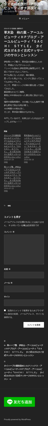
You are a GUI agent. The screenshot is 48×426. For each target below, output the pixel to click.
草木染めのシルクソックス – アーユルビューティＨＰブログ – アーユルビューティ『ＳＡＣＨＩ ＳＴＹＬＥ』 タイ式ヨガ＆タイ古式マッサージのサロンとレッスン (32, 146)
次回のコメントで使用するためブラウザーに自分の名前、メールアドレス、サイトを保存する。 (24, 313)
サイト (7, 296)
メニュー (25, 18)
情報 (9, 206)
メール (8, 283)
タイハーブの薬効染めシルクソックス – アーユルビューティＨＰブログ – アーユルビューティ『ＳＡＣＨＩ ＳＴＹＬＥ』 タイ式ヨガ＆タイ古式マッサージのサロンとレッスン (12, 146)
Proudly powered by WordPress (17, 419)
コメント (9, 232)
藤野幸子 (20, 28)
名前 (7, 269)
